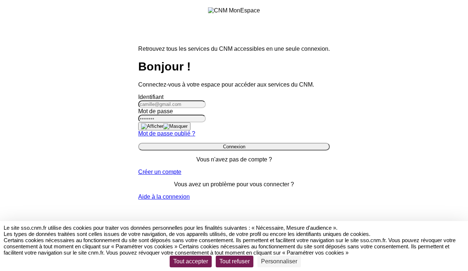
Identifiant (150, 97)
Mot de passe (155, 111)
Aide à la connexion (164, 197)
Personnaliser (279, 261)
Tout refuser (234, 261)
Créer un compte (159, 172)
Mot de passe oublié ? (166, 133)
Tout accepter (190, 261)
